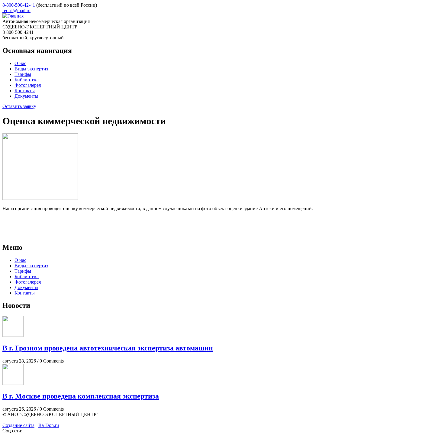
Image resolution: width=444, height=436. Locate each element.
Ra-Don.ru (48, 425)
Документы (26, 96)
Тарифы (22, 74)
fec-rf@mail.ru (16, 10)
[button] (40, 198)
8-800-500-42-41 (18, 5)
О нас (20, 63)
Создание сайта (18, 425)
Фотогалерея (27, 85)
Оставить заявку (19, 106)
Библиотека (26, 79)
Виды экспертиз (31, 68)
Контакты (24, 90)
